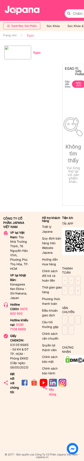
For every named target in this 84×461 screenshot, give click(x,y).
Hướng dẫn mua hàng (50, 262)
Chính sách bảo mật (50, 359)
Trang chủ (10, 35)
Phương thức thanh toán (51, 301)
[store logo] (22, 10)
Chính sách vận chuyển (50, 336)
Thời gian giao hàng (52, 289)
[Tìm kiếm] (69, 13)
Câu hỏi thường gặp (50, 324)
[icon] (24, 385)
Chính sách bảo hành (50, 371)
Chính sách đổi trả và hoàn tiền (50, 275)
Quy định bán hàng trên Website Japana (51, 245)
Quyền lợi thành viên (49, 347)
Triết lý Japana (47, 229)
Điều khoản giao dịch (50, 313)
